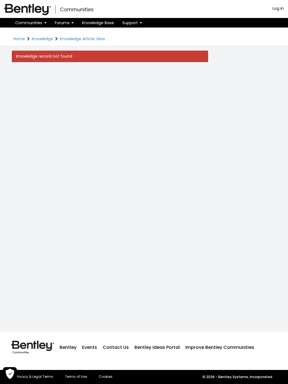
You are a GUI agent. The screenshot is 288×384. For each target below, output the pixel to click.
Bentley (68, 347)
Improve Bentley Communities (219, 347)
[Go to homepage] (27, 10)
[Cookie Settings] (10, 374)
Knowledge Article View (82, 39)
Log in (278, 8)
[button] (31, 23)
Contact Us (116, 347)
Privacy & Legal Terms (34, 376)
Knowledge (42, 39)
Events (89, 347)
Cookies (105, 376)
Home (19, 39)
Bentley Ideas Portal (157, 347)
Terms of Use (76, 376)
